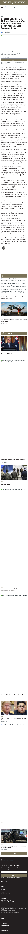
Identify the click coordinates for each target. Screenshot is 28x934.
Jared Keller (4, 591)
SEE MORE (14, 853)
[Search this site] (26, 7)
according (15, 120)
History (3, 928)
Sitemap (2, 892)
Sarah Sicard (4, 697)
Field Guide (4, 923)
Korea (2, 587)
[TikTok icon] (10, 901)
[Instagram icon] (8, 901)
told (13, 186)
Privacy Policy (15, 1)
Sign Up (14, 60)
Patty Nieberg (4, 300)
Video (2, 887)
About (3, 884)
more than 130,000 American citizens (17, 236)
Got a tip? (4, 881)
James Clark (4, 486)
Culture (3, 921)
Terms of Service (18, 62)
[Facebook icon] (2, 901)
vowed (21, 229)
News (2, 16)
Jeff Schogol (4, 323)
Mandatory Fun (5, 925)
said (20, 73)
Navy (2, 317)
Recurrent (5, 910)
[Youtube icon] (13, 901)
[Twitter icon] (5, 901)
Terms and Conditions (5, 893)
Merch (3, 889)
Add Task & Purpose (6, 32)
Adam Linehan (4, 31)
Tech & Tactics (5, 930)
